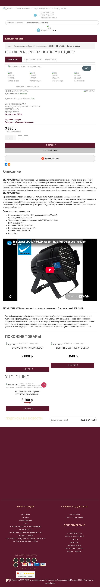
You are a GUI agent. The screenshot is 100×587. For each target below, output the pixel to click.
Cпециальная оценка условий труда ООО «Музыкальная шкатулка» (25, 540)
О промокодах (26, 530)
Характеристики (32, 59)
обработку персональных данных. (84, 424)
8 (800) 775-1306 (46, 12)
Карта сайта (74, 515)
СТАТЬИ (74, 539)
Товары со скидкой (74, 536)
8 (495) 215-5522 (46, 15)
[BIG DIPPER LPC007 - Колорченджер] (12, 77)
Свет (10, 46)
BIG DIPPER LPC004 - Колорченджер (72, 348)
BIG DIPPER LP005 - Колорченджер (27, 348)
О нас (25, 524)
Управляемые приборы (23, 46)
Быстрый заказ (50, 150)
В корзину (50, 145)
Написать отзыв (32, 87)
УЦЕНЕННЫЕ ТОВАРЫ (74, 548)
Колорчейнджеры (40, 46)
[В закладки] (20, 137)
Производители (74, 533)
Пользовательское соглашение (25, 527)
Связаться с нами (74, 518)
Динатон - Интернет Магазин (20, 99)
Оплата (25, 518)
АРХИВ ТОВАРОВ (74, 551)
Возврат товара (25, 536)
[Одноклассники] (9, 164)
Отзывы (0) (51, 59)
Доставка (25, 515)
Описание (12, 59)
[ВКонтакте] (6, 164)
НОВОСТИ (74, 542)
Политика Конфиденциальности (26, 533)
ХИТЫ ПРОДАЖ (74, 545)
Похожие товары (13, 119)
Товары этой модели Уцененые (19, 122)
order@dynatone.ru (49, 18)
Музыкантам (25, 521)
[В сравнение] (26, 137)
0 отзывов (19, 87)
